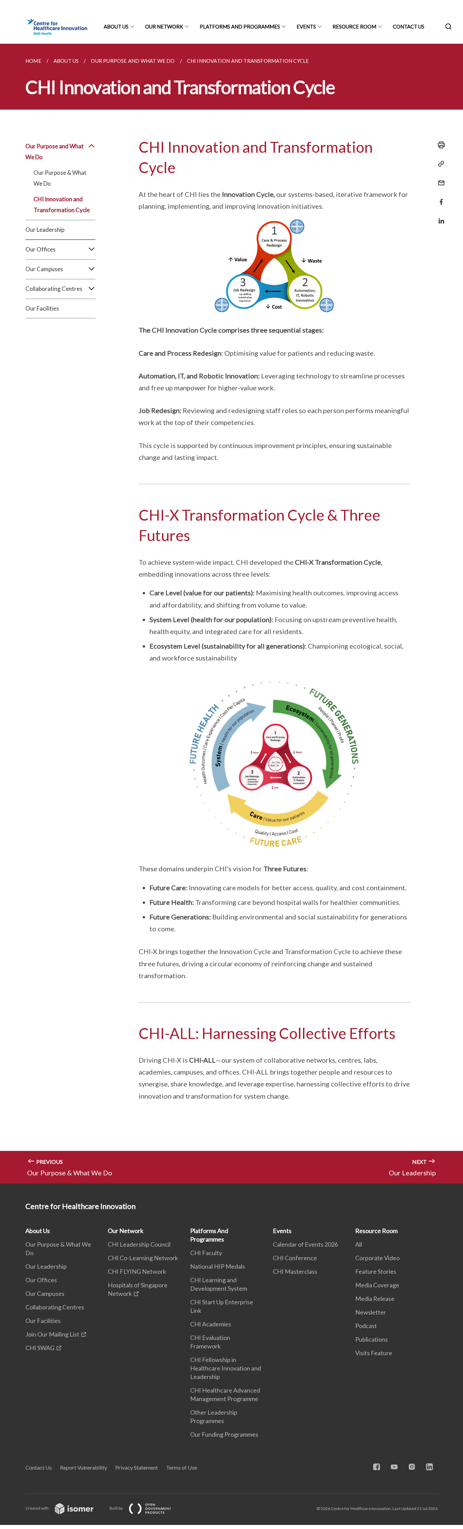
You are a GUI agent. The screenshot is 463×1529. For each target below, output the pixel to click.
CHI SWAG (40, 1347)
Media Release (375, 1298)
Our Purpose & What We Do (60, 178)
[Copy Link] (439, 164)
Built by (116, 1508)
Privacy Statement (136, 1467)
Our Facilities (42, 308)
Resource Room (354, 26)
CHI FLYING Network (137, 1271)
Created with (37, 1508)
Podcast (366, 1325)
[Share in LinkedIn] (439, 216)
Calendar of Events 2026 (305, 1244)
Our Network (164, 26)
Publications (371, 1339)
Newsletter (370, 1312)
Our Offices (41, 1280)
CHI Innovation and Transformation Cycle (62, 204)
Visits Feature (373, 1353)
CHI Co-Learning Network (143, 1258)
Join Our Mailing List (52, 1334)
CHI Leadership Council (139, 1244)
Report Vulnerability (83, 1467)
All (358, 1244)
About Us (116, 26)
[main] (231, 613)
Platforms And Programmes (240, 26)
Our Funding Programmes (224, 1434)
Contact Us (408, 26)
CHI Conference (295, 1258)
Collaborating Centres (54, 1307)
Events (306, 26)
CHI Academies (210, 1324)
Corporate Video (377, 1258)
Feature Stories (375, 1271)
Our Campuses (44, 1293)
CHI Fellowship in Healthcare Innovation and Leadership (225, 1368)
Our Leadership (44, 229)
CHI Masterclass (295, 1271)
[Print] (439, 145)
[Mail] (439, 178)
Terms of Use (181, 1467)
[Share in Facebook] (439, 197)
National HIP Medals (217, 1266)
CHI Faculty (206, 1252)
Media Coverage (377, 1285)
